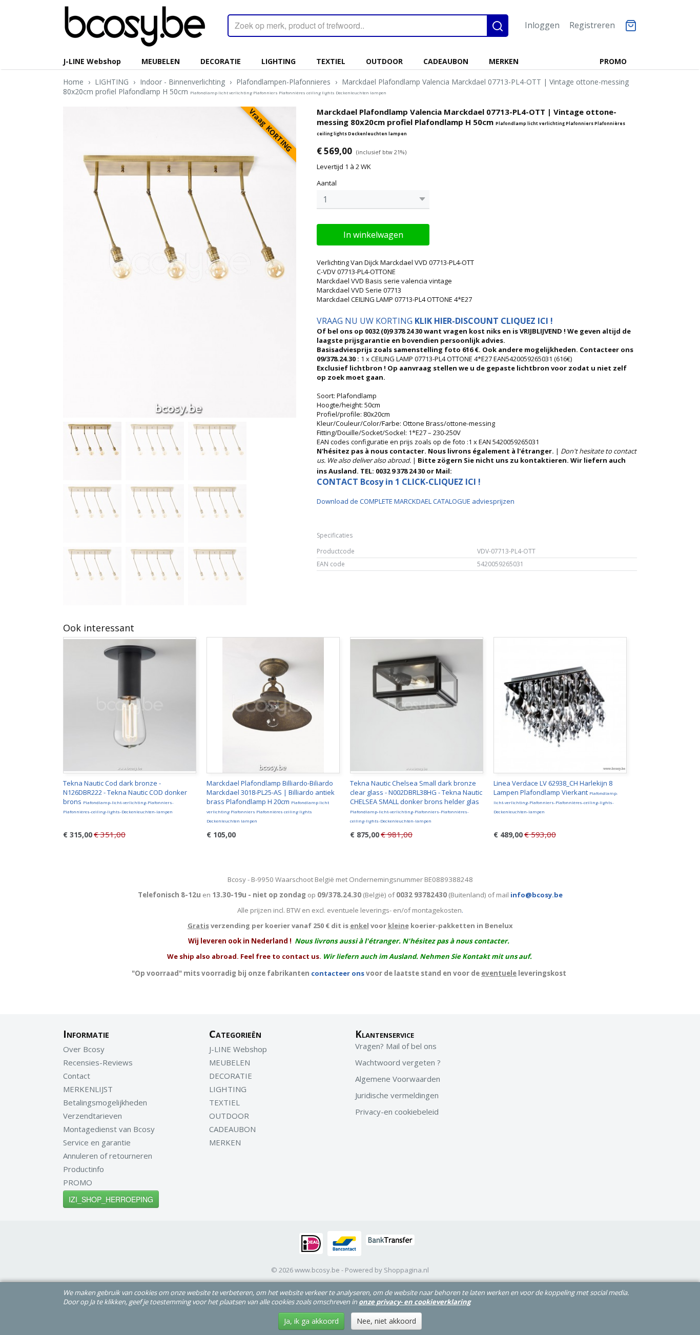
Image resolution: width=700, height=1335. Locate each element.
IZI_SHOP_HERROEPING (111, 1199)
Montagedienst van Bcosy (109, 1129)
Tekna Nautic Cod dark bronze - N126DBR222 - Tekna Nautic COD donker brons (125, 796)
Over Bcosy (84, 1049)
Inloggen (542, 25)
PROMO (613, 61)
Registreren (592, 25)
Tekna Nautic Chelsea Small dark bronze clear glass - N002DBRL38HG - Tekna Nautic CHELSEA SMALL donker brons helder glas (416, 801)
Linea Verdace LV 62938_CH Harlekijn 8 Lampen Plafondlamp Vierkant (555, 796)
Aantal (327, 183)
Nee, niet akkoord (386, 1321)
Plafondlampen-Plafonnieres (283, 82)
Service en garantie (97, 1142)
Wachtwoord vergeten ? (398, 1062)
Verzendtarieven (92, 1116)
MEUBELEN (160, 61)
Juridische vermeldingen (397, 1095)
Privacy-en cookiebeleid (397, 1111)
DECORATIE (220, 61)
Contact (76, 1076)
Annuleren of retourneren (107, 1156)
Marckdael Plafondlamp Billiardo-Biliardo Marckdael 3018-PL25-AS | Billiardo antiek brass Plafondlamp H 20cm (271, 801)
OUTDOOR (384, 61)
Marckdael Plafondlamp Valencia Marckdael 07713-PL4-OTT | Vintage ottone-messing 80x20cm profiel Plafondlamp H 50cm (346, 86)
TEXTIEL (330, 61)
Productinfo (83, 1169)
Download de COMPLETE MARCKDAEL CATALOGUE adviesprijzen (415, 501)
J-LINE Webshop (92, 61)
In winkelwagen (373, 234)
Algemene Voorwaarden (397, 1079)
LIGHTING (278, 61)
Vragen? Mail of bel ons (396, 1046)
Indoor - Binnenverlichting (182, 82)
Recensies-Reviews (98, 1062)
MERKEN (504, 61)
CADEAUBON (445, 61)
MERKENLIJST (88, 1089)
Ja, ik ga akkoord (311, 1321)
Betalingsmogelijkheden (105, 1102)
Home (73, 82)
